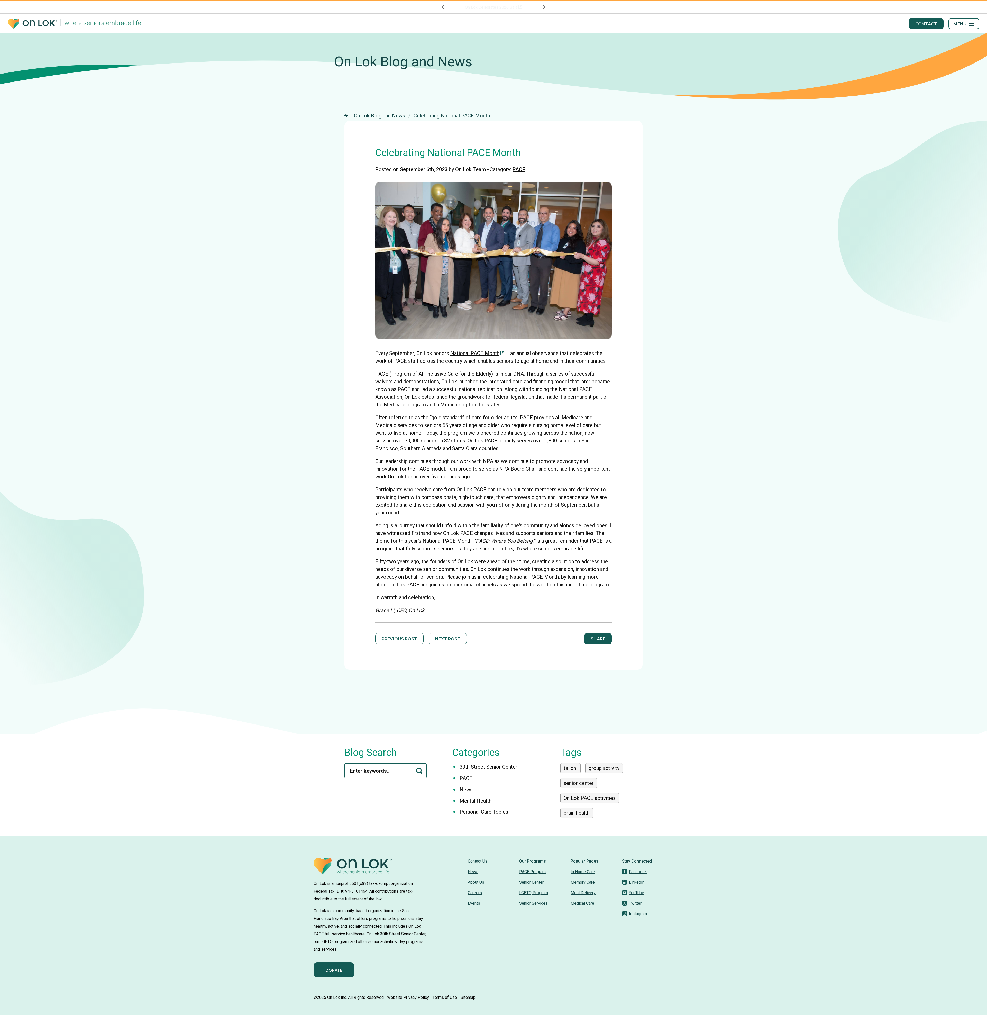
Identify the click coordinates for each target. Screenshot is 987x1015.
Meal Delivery (583, 892)
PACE (519, 169)
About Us (476, 882)
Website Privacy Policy (408, 997)
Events (474, 903)
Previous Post (399, 639)
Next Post (447, 639)
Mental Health (475, 801)
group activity (604, 768)
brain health (577, 813)
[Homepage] (74, 24)
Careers (475, 892)
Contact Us (477, 861)
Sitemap (468, 997)
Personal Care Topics (484, 812)
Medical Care (582, 903)
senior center (579, 783)
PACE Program (532, 871)
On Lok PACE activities (590, 798)
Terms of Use (445, 997)
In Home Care (583, 871)
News (466, 789)
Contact (926, 24)
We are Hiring (491, 7)
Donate (333, 970)
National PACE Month (474, 353)
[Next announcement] (543, 7)
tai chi (570, 768)
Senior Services (533, 903)
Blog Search (370, 752)
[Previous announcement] (443, 7)
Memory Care (583, 882)
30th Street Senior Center (488, 767)
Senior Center (531, 882)
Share (598, 639)
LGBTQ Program (533, 892)
